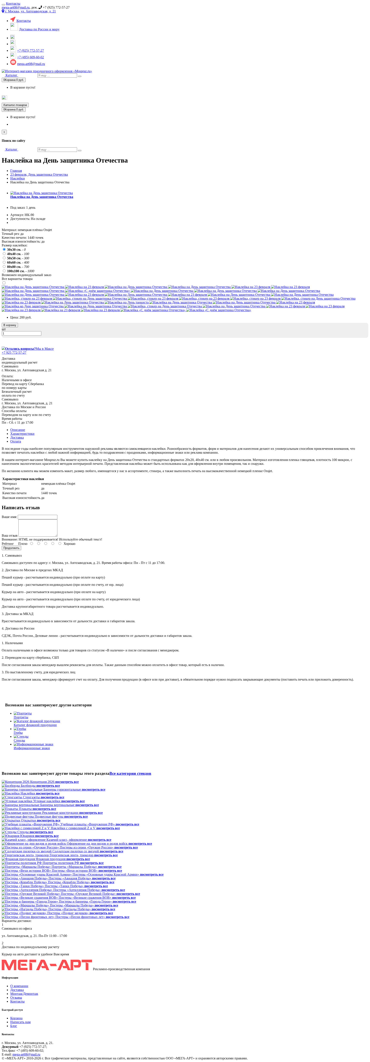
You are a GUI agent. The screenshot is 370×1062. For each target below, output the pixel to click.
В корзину (9, 325)
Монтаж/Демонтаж (24, 994)
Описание (17, 430)
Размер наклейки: (14, 245)
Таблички (244, 97)
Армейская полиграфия (70, 98)
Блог (13, 1026)
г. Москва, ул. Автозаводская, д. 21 (30, 11)
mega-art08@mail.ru (16, 7)
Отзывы (16, 997)
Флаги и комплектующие (125, 97)
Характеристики (22, 433)
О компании (19, 986)
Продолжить (11, 548)
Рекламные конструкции (352, 97)
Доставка (17, 437)
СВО (277, 97)
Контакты (13, 3)
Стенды (208, 97)
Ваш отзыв (10, 535)
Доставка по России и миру (39, 29)
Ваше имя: (9, 517)
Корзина (16, 1018)
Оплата (15, 441)
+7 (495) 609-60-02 (30, 57)
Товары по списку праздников (27, 98)
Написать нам (20, 1022)
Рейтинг (8, 543)
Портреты (172, 97)
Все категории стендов (130, 773)
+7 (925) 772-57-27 (30, 50)
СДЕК (308, 97)
